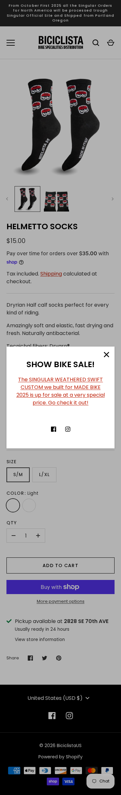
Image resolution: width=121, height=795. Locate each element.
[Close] (106, 355)
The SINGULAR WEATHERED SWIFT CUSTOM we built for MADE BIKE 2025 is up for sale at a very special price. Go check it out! (60, 391)
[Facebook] (53, 429)
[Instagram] (68, 429)
